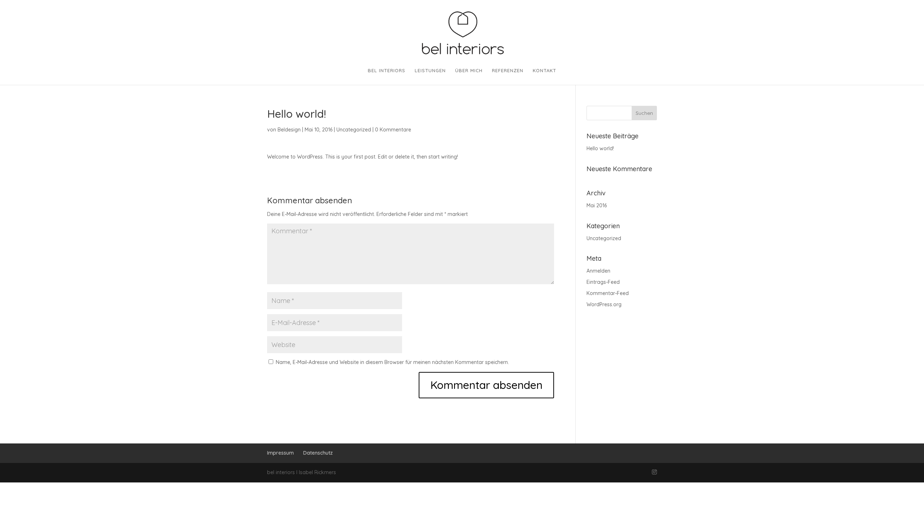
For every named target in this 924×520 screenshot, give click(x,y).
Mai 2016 (597, 205)
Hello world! (600, 148)
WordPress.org (604, 304)
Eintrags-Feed (603, 282)
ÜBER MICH (469, 70)
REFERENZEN (507, 70)
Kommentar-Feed (608, 293)
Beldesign (289, 129)
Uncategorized (353, 129)
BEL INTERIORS (386, 70)
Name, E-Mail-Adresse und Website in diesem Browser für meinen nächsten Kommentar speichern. (392, 362)
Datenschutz (318, 453)
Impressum (280, 453)
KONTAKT (544, 70)
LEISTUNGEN (430, 70)
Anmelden (598, 271)
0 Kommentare (393, 129)
